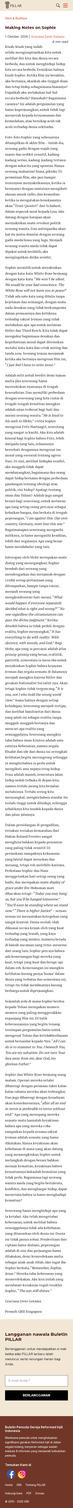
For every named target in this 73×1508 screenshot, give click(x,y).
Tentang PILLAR (35, 1485)
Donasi (39, 1493)
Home (9, 1485)
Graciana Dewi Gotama (47, 37)
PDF (29, 1493)
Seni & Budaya (16, 18)
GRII (19, 1485)
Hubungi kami (13, 1493)
